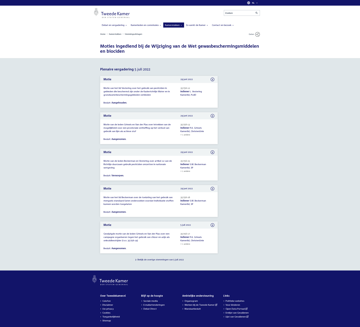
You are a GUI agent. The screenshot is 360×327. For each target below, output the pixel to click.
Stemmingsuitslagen (133, 34)
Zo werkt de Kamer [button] (196, 25)
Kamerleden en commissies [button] (145, 25)
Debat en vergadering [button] (113, 25)
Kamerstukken (115, 34)
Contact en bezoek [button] (222, 25)
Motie (107, 79)
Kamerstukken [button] (172, 25)
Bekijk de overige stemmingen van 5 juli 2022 (161, 259)
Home (102, 34)
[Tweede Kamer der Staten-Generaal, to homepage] (112, 13)
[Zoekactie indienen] (257, 13)
